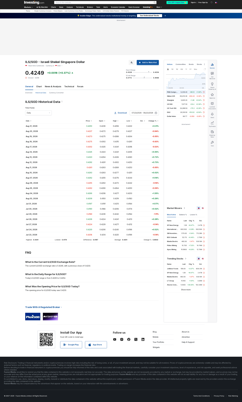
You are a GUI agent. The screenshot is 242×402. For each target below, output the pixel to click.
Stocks (199, 64)
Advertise (186, 337)
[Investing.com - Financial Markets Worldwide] (34, 2)
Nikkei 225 (171, 96)
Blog (155, 332)
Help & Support (188, 342)
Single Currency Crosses (42, 11)
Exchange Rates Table (93, 11)
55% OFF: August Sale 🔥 (177, 2)
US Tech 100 (171, 108)
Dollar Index (171, 116)
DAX (168, 112)
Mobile (155, 337)
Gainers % (183, 215)
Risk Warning (233, 396)
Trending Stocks (175, 258)
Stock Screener (134, 7)
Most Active (171, 215)
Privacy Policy (219, 396)
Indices (169, 64)
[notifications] (211, 2)
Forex (28, 11)
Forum (80, 86)
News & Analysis (53, 86)
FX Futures (125, 11)
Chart (39, 86)
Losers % (193, 215)
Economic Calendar (118, 7)
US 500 (169, 104)
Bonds (191, 64)
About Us (185, 332)
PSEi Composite (173, 92)
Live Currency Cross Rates (74, 11)
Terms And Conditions (201, 396)
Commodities (181, 64)
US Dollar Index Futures (111, 11)
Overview (28, 93)
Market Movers (174, 208)
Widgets (156, 347)
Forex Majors (58, 11)
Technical (69, 86)
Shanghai (170, 100)
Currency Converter (56, 93)
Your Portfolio (158, 342)
